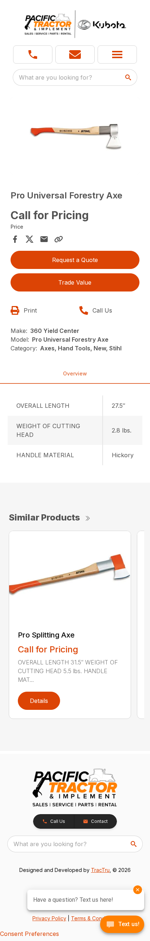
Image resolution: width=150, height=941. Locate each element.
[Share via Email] (44, 239)
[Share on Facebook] (15, 239)
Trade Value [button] (74, 282)
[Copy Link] (58, 239)
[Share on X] (29, 239)
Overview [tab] (75, 373)
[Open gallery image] (75, 135)
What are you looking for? (55, 77)
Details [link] (39, 700)
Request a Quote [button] (75, 260)
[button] (32, 54)
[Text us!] (122, 925)
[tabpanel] (75, 137)
